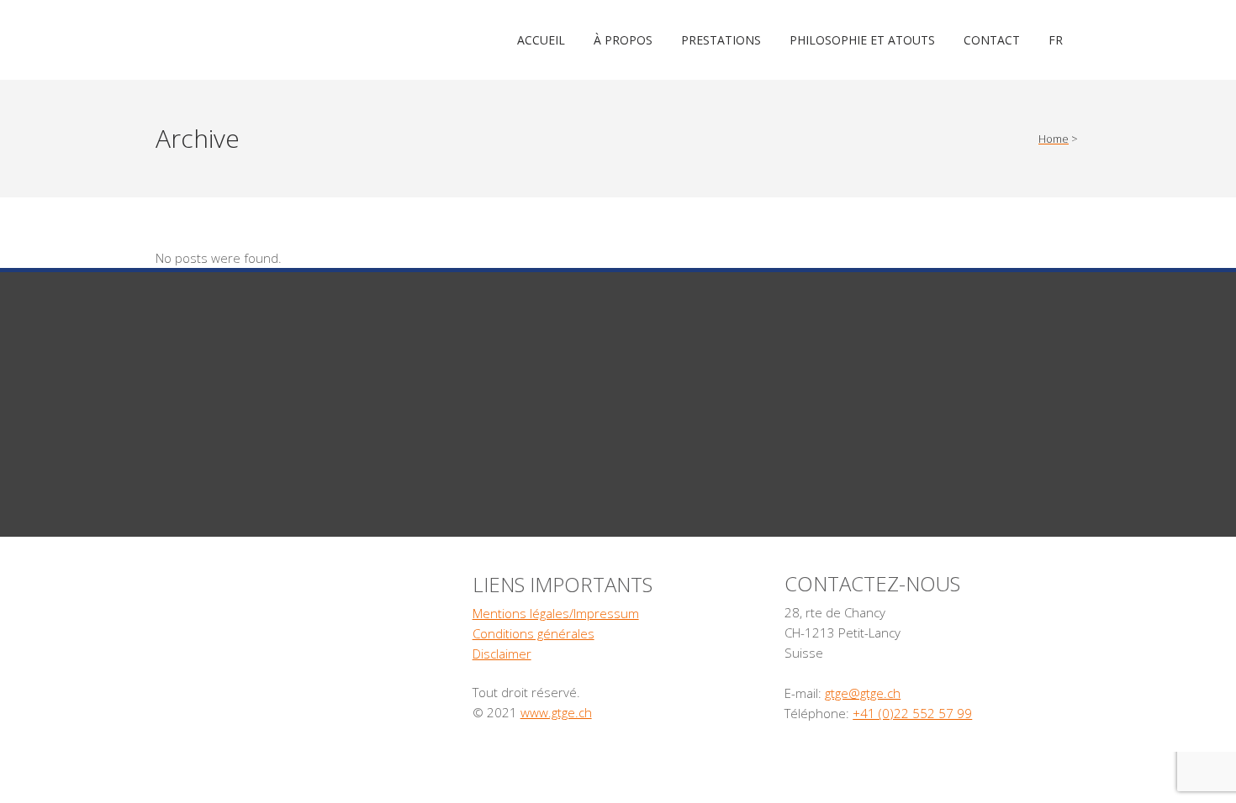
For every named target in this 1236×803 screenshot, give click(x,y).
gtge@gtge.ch (863, 693)
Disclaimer (502, 653)
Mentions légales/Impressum (556, 613)
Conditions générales (533, 633)
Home (1053, 138)
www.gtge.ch (556, 712)
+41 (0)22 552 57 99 (912, 713)
